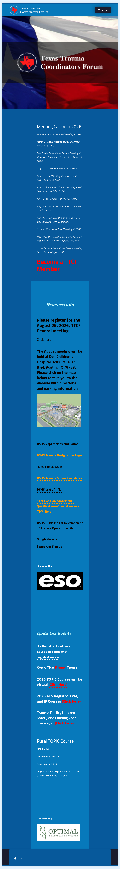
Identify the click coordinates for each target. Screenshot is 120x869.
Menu (104, 10)
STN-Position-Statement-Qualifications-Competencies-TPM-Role (58, 506)
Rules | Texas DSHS (50, 466)
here (47, 339)
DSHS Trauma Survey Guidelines (59, 478)
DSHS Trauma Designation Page (59, 455)
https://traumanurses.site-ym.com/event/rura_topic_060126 (58, 773)
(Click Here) (58, 684)
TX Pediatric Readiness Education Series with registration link (53, 651)
